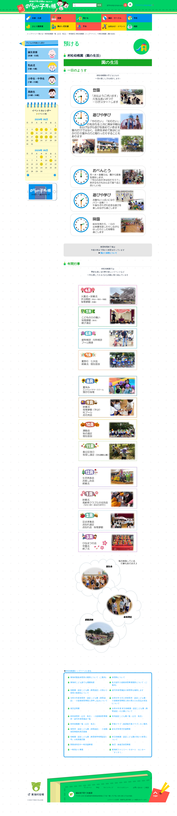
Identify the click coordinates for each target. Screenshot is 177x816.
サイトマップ (108, 787)
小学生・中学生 (36, 80)
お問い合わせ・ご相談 (141, 787)
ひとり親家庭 (37, 26)
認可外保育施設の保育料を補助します (127, 690)
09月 (45, 150)
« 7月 (33, 175)
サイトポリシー (123, 787)
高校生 (33, 93)
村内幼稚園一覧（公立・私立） (83, 724)
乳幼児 (32, 67)
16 (41, 164)
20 (46, 137)
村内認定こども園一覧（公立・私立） (127, 716)
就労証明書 (75, 708)
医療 (59, 18)
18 (37, 137)
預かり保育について (108, 253)
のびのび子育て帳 (41, 192)
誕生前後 (33, 54)
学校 (135, 18)
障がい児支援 (63, 26)
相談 (135, 26)
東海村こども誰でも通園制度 (82, 682)
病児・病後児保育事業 (121, 744)
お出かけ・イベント (116, 26)
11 (51, 160)
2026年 (39, 119)
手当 (85, 26)
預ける (85, 18)
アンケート (88, 787)
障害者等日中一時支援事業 (81, 744)
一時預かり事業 (76, 750)
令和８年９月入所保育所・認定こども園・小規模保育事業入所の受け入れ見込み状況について (129, 700)
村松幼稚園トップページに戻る (78, 671)
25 (37, 140)
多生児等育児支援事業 (121, 729)
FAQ (97, 787)
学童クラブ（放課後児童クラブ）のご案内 (129, 724)
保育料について (118, 677)
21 (51, 137)
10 (32, 133)
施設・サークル (114, 18)
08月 (45, 119)
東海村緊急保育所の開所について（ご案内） (88, 677)
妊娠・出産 (36, 18)
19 (41, 137)
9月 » (50, 175)
